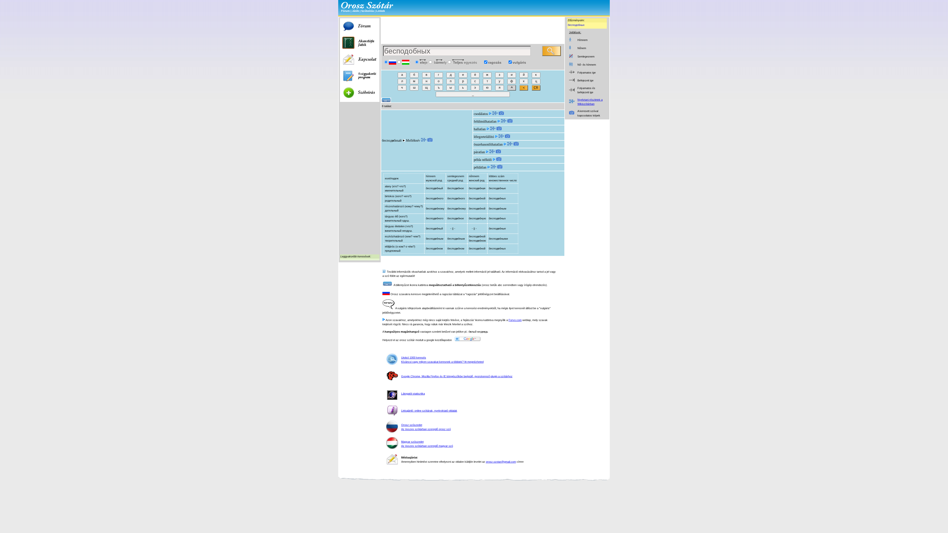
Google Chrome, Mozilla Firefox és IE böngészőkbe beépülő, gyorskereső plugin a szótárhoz (457, 376)
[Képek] (430, 140)
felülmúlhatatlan (485, 121)
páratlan (479, 152)
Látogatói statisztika (413, 393)
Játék (355, 10)
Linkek (380, 10)
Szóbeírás (367, 10)
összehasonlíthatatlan (488, 144)
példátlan (480, 167)
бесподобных (576, 24)
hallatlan (480, 129)
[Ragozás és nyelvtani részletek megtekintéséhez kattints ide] (423, 140)
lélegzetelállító (484, 137)
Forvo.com (515, 320)
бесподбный (392, 140)
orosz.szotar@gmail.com (501, 461)
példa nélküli (483, 160)
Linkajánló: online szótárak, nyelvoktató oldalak (429, 410)
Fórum (345, 10)
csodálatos (481, 114)
